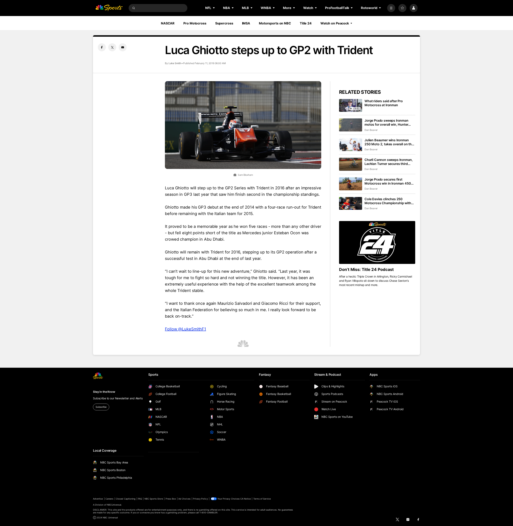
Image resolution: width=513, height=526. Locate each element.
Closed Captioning (125, 498)
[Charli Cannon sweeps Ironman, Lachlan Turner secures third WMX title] (350, 164)
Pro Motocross (194, 23)
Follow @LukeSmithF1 (185, 329)
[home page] (109, 8)
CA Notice (245, 498)
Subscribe (101, 406)
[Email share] (123, 47)
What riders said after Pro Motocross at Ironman (384, 103)
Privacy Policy (200, 498)
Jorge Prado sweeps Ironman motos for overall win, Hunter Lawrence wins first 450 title (386, 122)
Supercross (224, 23)
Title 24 (306, 23)
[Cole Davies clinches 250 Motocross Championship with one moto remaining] (350, 203)
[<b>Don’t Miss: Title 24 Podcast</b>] (377, 242)
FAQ (140, 498)
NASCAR (168, 23)
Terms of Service (262, 498)
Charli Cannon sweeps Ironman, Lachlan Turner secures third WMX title (389, 162)
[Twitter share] (112, 47)
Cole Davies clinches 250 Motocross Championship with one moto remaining (388, 201)
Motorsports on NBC (275, 23)
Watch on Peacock (334, 23)
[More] (391, 8)
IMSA (246, 23)
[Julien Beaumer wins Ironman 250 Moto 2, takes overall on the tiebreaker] (350, 144)
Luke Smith (175, 63)
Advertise (98, 498)
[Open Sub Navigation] (214, 8)
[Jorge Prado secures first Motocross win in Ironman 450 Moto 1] (350, 183)
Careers (109, 498)
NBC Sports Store (153, 498)
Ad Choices (184, 498)
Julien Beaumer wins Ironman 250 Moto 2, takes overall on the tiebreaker (389, 142)
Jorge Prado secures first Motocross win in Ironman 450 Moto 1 (388, 181)
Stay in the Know (104, 391)
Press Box (171, 498)
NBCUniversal (114, 504)
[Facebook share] (102, 47)
